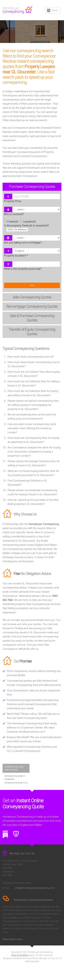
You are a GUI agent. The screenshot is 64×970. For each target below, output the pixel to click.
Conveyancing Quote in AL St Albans (16, 784)
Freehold (12, 221)
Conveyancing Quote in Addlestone (14, 777)
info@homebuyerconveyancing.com (35, 888)
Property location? (16, 255)
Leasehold (29, 221)
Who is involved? (14, 214)
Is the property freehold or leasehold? (26, 227)
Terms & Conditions (20, 955)
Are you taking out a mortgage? (23, 242)
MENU (55, 10)
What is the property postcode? (23, 268)
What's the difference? (17, 229)
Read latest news (13, 939)
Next (32, 285)
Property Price (12, 201)
